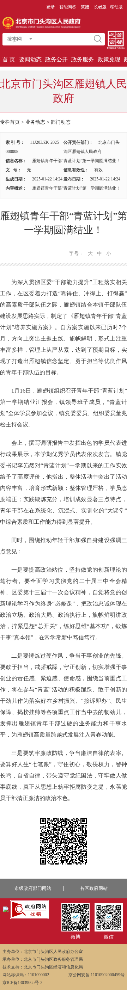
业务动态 (35, 122)
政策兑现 (109, 59)
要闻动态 (30, 59)
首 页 (8, 59)
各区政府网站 (94, 888)
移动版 (116, 7)
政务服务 (82, 59)
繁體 (85, 7)
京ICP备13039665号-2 (22, 982)
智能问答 (67, 7)
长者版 (100, 7)
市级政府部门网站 (32, 888)
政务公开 (56, 59)
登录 (50, 7)
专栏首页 (10, 122)
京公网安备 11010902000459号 (96, 974)
